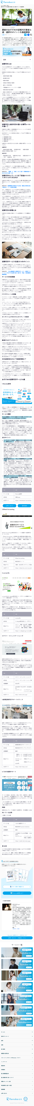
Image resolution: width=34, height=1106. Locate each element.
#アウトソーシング (6, 27)
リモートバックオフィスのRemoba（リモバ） (11, 1057)
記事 (7, 5)
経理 (3, 34)
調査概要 (3, 1089)
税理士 (18, 928)
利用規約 (3, 1069)
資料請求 (24, 506)
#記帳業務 (12, 27)
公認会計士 (14, 928)
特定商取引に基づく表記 (6, 1085)
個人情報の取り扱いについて (7, 1077)
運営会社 (3, 1065)
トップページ (4, 1061)
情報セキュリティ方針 (6, 1081)
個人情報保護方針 (5, 1073)
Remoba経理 (3, 5)
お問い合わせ (9, 506)
